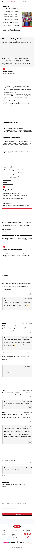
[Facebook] (28, 537)
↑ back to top (17, 526)
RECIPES (21, 172)
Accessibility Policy (5, 535)
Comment (4, 486)
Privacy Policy (4, 534)
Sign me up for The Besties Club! (7, 229)
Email (3, 509)
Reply (30, 293)
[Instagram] (25, 534)
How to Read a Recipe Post (12, 170)
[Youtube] (30, 534)
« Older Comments (5, 475)
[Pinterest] (28, 534)
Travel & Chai (5, 253)
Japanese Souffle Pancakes (8, 184)
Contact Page (14, 535)
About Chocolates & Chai (6, 532)
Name (3, 505)
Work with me (14, 537)
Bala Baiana (5, 182)
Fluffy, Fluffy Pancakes (7, 180)
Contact (23, 238)
